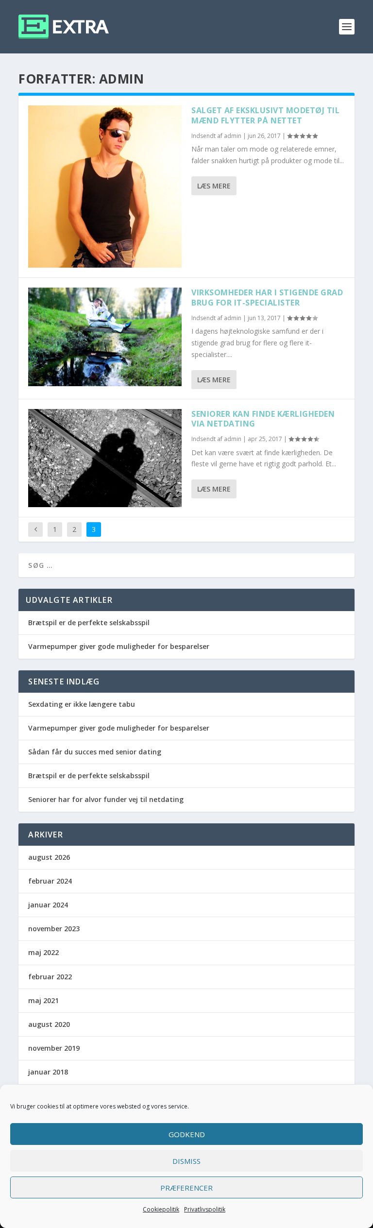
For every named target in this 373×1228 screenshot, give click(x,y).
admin (232, 136)
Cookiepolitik (161, 1209)
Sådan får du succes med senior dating (94, 751)
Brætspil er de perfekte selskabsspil (89, 622)
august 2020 (49, 1024)
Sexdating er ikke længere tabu (81, 704)
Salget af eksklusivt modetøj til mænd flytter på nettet (265, 115)
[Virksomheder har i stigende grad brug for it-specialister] (105, 337)
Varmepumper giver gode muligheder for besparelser (118, 646)
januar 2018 (48, 1071)
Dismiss (186, 1161)
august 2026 (49, 857)
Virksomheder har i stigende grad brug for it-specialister (267, 297)
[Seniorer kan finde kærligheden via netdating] (105, 458)
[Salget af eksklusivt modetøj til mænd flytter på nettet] (105, 186)
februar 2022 (50, 976)
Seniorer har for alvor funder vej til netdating (106, 799)
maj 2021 (43, 1000)
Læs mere (214, 185)
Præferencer (186, 1188)
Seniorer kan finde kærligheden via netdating (263, 419)
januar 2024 (48, 904)
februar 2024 (50, 881)
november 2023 (54, 928)
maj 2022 (43, 952)
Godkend (187, 1134)
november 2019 (54, 1048)
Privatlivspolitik (204, 1209)
